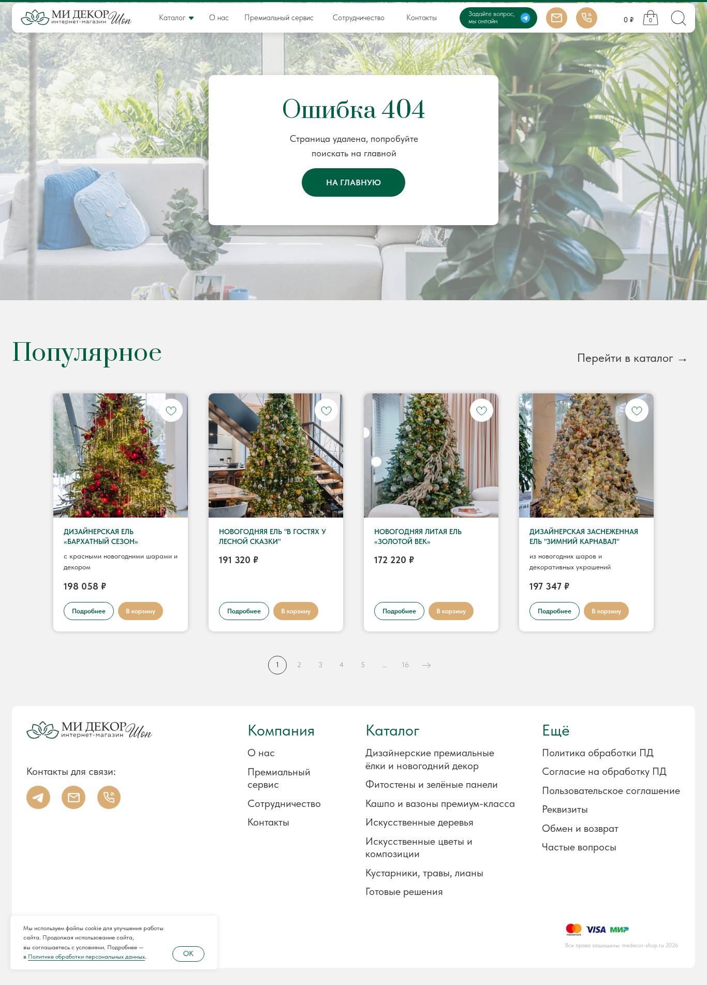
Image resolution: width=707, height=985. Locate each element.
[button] (595, 809)
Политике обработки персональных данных (86, 956)
